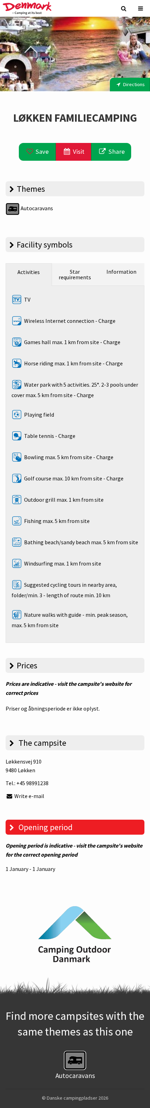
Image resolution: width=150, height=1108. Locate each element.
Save (41, 151)
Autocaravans (36, 208)
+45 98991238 (32, 783)
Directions (133, 84)
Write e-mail (28, 795)
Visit (78, 151)
